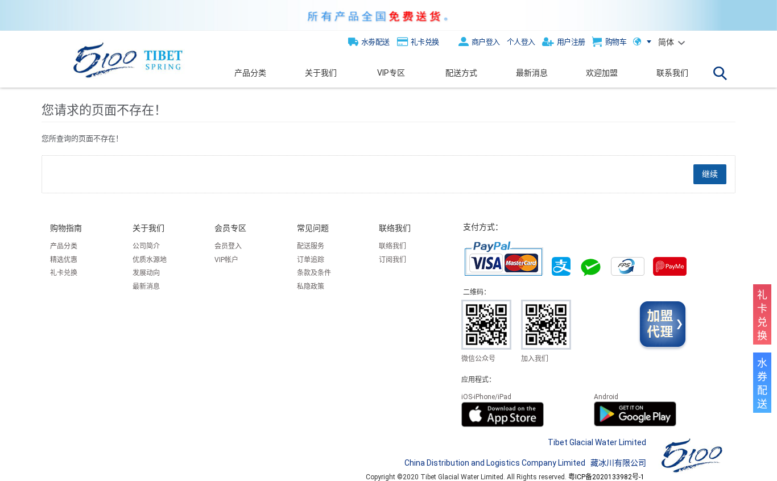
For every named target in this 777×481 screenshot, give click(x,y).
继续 (710, 174)
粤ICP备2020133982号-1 (606, 477)
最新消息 (146, 287)
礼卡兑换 (63, 273)
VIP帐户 (226, 260)
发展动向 (146, 273)
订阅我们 (392, 260)
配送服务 (310, 246)
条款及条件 (314, 273)
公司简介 (146, 246)
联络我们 (392, 246)
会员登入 (228, 246)
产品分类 (63, 246)
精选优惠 (63, 260)
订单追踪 (310, 260)
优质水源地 (150, 260)
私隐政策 (310, 287)
